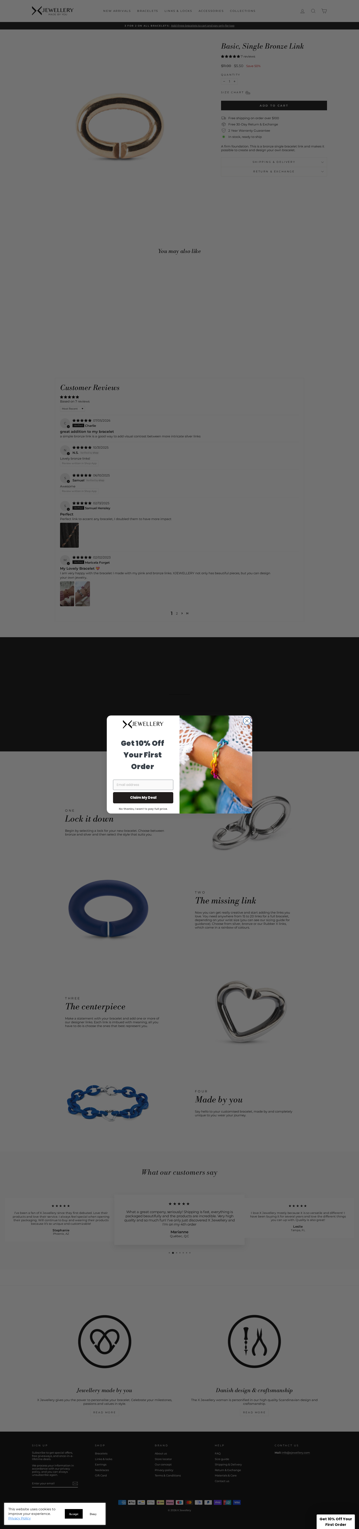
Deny (93, 1514)
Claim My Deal (143, 797)
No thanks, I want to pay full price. (143, 808)
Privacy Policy (19, 1518)
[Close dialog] (247, 720)
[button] (336, 1521)
